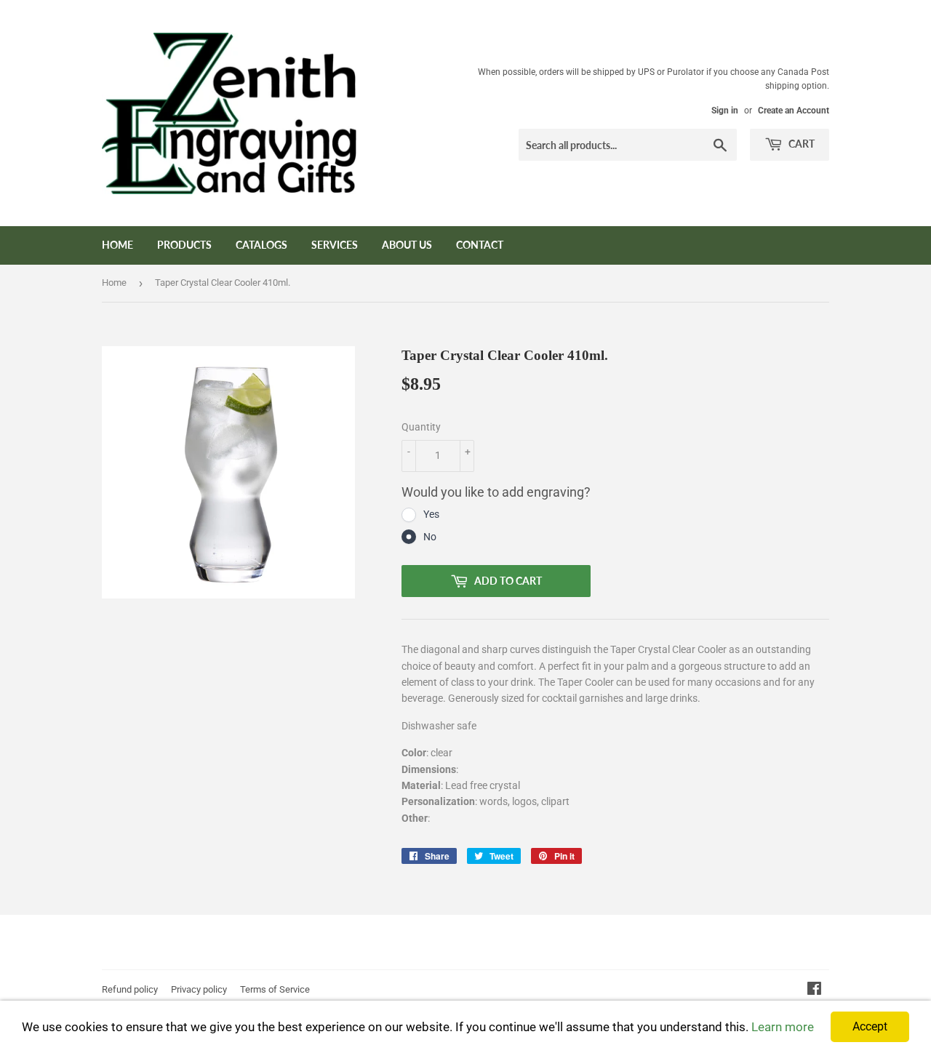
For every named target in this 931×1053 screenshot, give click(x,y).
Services (334, 245)
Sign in (724, 110)
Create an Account (793, 110)
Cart (800, 143)
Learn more (782, 1027)
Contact (479, 245)
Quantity (421, 427)
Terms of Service (275, 989)
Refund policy (130, 989)
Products (184, 245)
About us (407, 245)
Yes (431, 514)
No (429, 536)
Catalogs (261, 245)
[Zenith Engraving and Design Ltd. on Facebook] (814, 990)
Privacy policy (199, 989)
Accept (869, 1026)
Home (117, 245)
